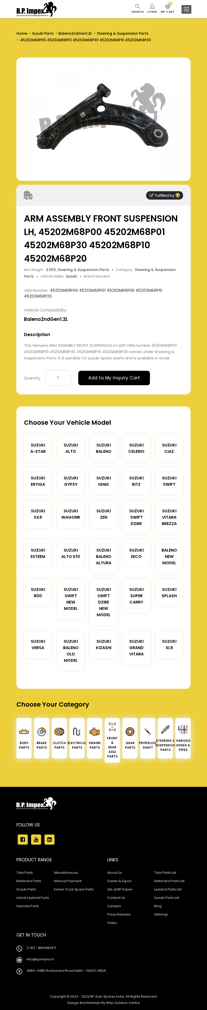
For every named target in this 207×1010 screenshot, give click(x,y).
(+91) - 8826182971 (41, 947)
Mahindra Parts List (169, 881)
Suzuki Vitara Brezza (169, 517)
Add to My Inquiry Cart (114, 378)
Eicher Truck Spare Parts (74, 889)
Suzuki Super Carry (136, 596)
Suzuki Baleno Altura (103, 556)
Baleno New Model (169, 556)
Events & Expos (119, 881)
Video (112, 922)
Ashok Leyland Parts (32, 897)
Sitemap (161, 914)
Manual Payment (68, 881)
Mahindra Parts (28, 881)
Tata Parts (24, 872)
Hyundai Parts (27, 906)
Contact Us (116, 897)
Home (21, 33)
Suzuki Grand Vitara (136, 647)
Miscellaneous (66, 872)
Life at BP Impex (119, 889)
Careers (114, 906)
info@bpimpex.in (40, 959)
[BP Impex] (37, 9)
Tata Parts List (165, 872)
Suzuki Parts (43, 33)
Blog (158, 906)
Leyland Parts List (168, 889)
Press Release (119, 914)
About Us (114, 872)
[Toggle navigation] (186, 9)
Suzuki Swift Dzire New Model (103, 602)
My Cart (168, 9)
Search (138, 12)
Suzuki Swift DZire (136, 517)
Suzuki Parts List (166, 897)
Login (152, 12)
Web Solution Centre (123, 1002)
